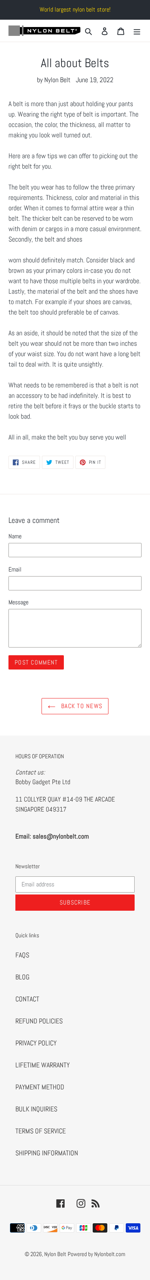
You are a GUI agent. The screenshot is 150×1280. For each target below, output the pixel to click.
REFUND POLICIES (39, 1020)
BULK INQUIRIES (36, 1108)
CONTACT (27, 998)
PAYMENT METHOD (39, 1086)
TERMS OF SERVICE (40, 1130)
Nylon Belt (55, 1254)
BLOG (22, 976)
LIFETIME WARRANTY (42, 1064)
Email (15, 569)
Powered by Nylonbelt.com (96, 1254)
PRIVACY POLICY (36, 1042)
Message (18, 602)
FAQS (22, 954)
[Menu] (137, 31)
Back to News (81, 706)
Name (15, 536)
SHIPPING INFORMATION (46, 1152)
